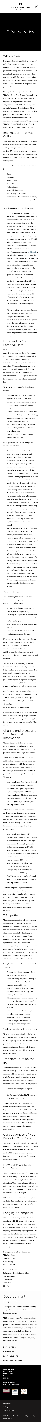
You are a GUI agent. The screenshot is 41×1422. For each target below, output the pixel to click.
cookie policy (32, 252)
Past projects (10, 1356)
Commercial (9, 1351)
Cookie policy (6, 1407)
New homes (8, 1347)
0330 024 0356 (9, 1382)
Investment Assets (12, 1360)
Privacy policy (6, 1403)
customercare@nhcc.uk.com (14, 1384)
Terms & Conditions (8, 1410)
